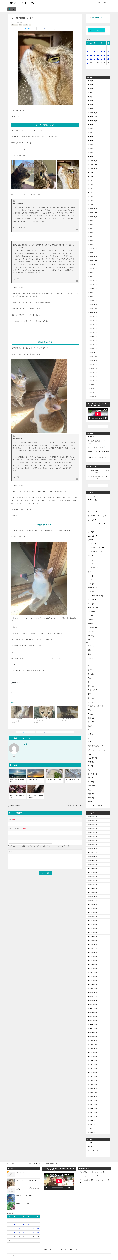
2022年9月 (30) (92, 268)
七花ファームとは (20, 1172)
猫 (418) (90, 702)
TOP (17, 1163)
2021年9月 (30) (92, 316)
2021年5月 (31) (92, 332)
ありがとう (14, 24)
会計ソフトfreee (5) (93, 611)
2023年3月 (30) (92, 244)
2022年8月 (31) (92, 272)
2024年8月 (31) (92, 177)
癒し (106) (91, 722)
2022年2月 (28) (92, 296)
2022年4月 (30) (92, 288)
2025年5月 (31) (92, 141)
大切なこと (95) (92, 627)
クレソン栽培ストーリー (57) (96, 548)
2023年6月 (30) (92, 233)
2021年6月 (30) (92, 328)
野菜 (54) (90, 790)
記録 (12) (90, 770)
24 (87, 63)
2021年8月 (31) (92, 320)
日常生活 (25, 24)
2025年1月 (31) (92, 157)
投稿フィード (91, 1147)
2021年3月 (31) (92, 340)
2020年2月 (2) (92, 392)
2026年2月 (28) (92, 105)
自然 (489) (91, 754)
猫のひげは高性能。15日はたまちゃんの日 (36, 796)
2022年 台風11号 (33, 779)
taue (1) (90, 508)
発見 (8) (90, 726)
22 (104, 59)
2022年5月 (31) (92, 284)
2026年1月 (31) (92, 109)
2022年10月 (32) (92, 264)
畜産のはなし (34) (93, 718)
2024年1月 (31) (92, 204)
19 (94, 59)
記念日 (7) (91, 766)
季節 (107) (91, 636)
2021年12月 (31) (92, 304)
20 (98, 59)
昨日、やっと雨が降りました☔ (96, 447)
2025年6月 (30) (92, 137)
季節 (89, 640)
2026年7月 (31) (92, 85)
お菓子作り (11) (92, 540)
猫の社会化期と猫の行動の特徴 (66, 718)
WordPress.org (92, 1154)
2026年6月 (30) (92, 89)
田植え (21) (91, 714)
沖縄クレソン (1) (92, 690)
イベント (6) (91, 528)
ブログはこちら (96, 17)
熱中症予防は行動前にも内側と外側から (17, 780)
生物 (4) (90, 710)
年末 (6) (90, 666)
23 (108, 59)
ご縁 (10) (90, 556)
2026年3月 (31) (92, 101)
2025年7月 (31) (92, 133)
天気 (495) (91, 631)
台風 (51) (90, 616)
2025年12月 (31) (92, 113)
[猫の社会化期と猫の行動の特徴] (67, 712)
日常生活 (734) (92, 674)
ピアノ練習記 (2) (92, 588)
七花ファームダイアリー (22, 3)
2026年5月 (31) (92, 93)
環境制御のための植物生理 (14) (96, 706)
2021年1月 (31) (92, 348)
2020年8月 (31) (92, 368)
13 (98, 55)
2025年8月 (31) (92, 129)
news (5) (90, 504)
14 (101, 55)
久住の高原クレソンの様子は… (93, 1172)
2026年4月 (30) (92, 97)
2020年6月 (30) (92, 376)
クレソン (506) (92, 544)
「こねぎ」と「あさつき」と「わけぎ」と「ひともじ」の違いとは (27, 1188)
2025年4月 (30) (92, 145)
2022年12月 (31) (92, 256)
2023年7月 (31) (92, 228)
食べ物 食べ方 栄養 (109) (96, 806)
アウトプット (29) (93, 512)
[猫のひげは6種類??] (22, 712)
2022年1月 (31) (92, 300)
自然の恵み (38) (92, 758)
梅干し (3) (91, 686)
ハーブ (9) (91, 576)
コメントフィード (93, 1151)
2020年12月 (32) (92, 352)
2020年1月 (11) (92, 396)
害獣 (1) (90, 650)
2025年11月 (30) (92, 117)
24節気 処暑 (92, 437)
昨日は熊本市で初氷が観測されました (73, 780)
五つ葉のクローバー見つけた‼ (23, 1203)
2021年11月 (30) (92, 308)
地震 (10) (90, 620)
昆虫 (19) (90, 678)
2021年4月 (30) (92, 336)
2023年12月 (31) (92, 208)
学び (20, 24)
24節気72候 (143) (93, 496)
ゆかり (96, 472)
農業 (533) (91, 782)
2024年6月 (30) (92, 185)
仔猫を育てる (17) (93, 607)
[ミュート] (103, 418)
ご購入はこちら (72, 1249)
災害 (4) (90, 694)
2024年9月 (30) (92, 173)
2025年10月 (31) (92, 121)
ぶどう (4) (91, 591)
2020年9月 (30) (92, 364)
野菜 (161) (91, 794)
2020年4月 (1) (92, 384)
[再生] (90, 418)
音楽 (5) (90, 802)
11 (91, 55)
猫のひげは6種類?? (16, 718)
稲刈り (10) (91, 734)
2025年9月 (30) (92, 125)
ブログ (55, 1249)
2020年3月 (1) (92, 388)
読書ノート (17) (92, 774)
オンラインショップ (97, 30)
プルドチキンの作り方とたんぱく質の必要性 (26, 1180)
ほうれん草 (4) (92, 600)
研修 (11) (90, 730)
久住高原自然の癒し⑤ (15, 805)
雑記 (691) (91, 798)
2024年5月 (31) (92, 188)
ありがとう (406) (93, 520)
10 (87, 55)
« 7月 (87, 71)
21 (101, 59)
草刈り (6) (91, 762)
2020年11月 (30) (92, 356)
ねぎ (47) (90, 572)
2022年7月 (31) (92, 276)
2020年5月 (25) (92, 380)
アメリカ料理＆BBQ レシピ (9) (97, 516)
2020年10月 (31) (92, 360)
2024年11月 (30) (92, 165)
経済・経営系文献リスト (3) (95, 746)
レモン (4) (91, 604)
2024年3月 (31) (92, 197)
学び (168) (91, 646)
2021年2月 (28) (92, 344)
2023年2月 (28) (92, 248)
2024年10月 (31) (92, 168)
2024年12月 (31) (92, 161)
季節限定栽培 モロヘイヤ (74, 805)
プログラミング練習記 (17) (95, 596)
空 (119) (90, 738)
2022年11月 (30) (92, 260)
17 (87, 59)
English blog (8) (92, 500)
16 (108, 55)
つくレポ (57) (92, 564)
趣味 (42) (90, 778)
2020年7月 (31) (92, 372)
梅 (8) (89, 682)
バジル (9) (91, 584)
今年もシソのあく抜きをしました (17, 796)
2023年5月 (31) (92, 236)
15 (104, 55)
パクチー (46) (92, 580)
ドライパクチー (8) (93, 568)
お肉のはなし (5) (92, 536)
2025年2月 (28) (92, 152)
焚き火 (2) (91, 698)
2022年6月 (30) (92, 280)
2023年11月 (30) (92, 213)
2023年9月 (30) (92, 220)
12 (94, 55)
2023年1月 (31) (92, 253)
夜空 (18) (90, 624)
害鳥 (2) (90, 654)
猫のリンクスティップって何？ (43, 718)
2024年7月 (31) (92, 181)
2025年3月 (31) (92, 149)
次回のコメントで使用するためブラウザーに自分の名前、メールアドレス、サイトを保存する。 (40, 846)
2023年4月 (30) (92, 240)
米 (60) (90, 742)
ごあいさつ (63, 1249)
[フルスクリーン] (106, 418)
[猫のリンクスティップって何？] (44, 712)
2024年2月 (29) (92, 201)
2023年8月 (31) (92, 224)
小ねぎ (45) (91, 658)
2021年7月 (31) (92, 324)
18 (91, 59)
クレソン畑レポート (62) (95, 552)
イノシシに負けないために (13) (96, 524)
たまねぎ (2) (91, 560)
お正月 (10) (91, 532)
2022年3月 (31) (92, 292)
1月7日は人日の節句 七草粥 (54, 779)
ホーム (12, 9)
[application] (98, 414)
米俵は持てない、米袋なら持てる (24, 1195)
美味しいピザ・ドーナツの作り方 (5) (98, 750)
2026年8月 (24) (92, 81)
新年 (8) (90, 670)
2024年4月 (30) (92, 193)
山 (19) (90, 662)
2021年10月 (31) (92, 312)
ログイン (90, 1143)
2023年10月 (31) (92, 217)
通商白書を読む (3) (93, 786)
